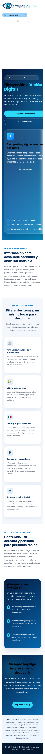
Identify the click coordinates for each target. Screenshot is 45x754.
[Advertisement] (22, 45)
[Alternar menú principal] (32, 15)
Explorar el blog (22, 704)
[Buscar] (25, 15)
